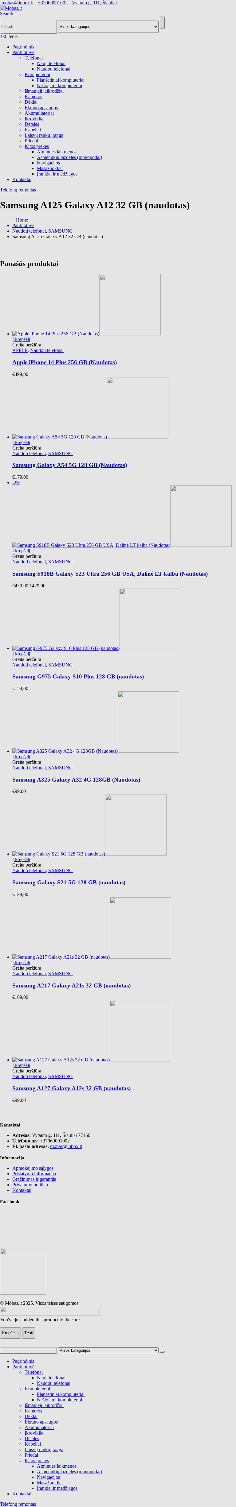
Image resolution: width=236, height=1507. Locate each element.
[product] (124, 1031)
